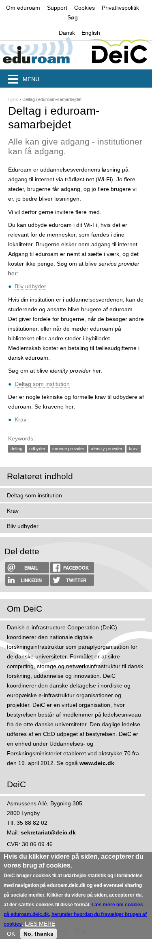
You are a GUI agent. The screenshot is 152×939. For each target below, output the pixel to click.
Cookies (84, 7)
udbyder (37, 448)
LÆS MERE (40, 923)
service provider (68, 448)
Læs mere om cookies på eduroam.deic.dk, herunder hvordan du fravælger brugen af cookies (75, 914)
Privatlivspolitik (120, 7)
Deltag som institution (42, 384)
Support (57, 7)
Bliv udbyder (30, 286)
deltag (16, 448)
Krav (20, 419)
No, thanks (39, 934)
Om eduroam (23, 7)
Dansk (67, 32)
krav (133, 448)
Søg (72, 17)
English (90, 32)
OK (11, 934)
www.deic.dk (96, 763)
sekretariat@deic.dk (48, 832)
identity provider (106, 448)
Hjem (13, 99)
